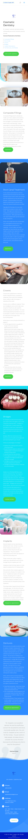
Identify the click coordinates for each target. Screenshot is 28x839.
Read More (8, 149)
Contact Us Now (9, 499)
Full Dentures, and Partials (11, 47)
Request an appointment (12, 603)
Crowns (6, 42)
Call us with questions (11, 53)
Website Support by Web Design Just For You (14, 837)
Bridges (6, 44)
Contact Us (14, 820)
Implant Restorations (9, 46)
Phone (7, 785)
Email (7, 792)
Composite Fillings (9, 39)
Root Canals (7, 41)
